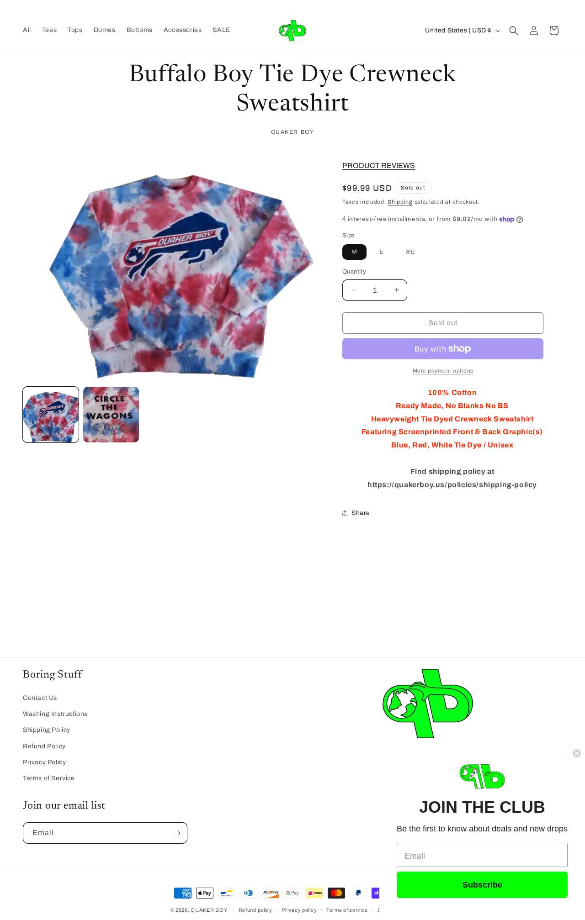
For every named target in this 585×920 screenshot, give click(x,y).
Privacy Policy (44, 761)
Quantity (354, 271)
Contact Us (40, 697)
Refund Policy (44, 745)
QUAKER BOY (209, 910)
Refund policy (255, 909)
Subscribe (482, 884)
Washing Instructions (55, 713)
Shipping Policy (46, 729)
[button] (514, 31)
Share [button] (360, 513)
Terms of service (347, 909)
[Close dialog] (576, 753)
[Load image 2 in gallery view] (111, 414)
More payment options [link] (443, 371)
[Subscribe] (177, 833)
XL (415, 254)
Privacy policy (299, 909)
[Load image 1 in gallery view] (51, 414)
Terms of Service (49, 778)
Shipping (400, 202)
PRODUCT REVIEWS (378, 165)
